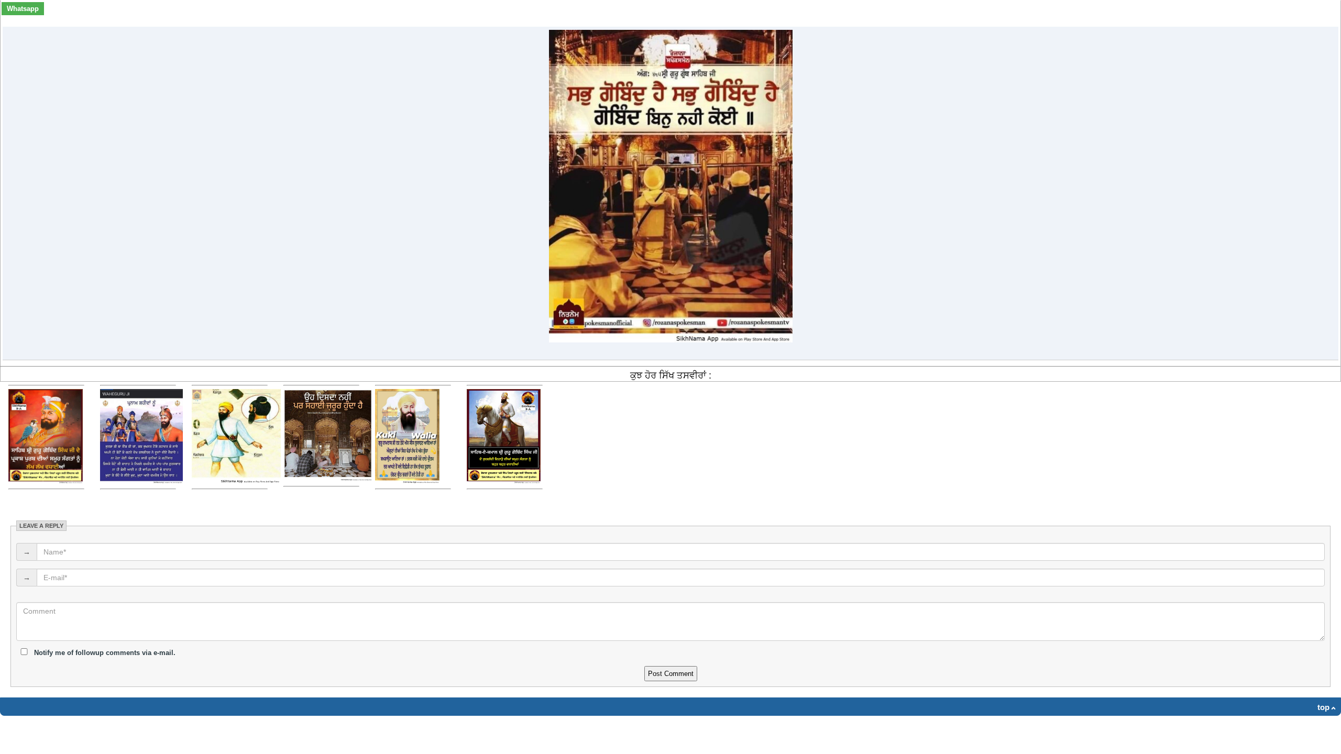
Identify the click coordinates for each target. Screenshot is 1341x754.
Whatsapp (23, 9)
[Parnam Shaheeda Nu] (141, 481)
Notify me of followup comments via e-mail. (103, 653)
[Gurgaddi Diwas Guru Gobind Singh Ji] (504, 481)
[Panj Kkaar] (236, 481)
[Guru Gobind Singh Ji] (45, 481)
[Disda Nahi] (327, 478)
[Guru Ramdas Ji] (407, 481)
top (1323, 707)
